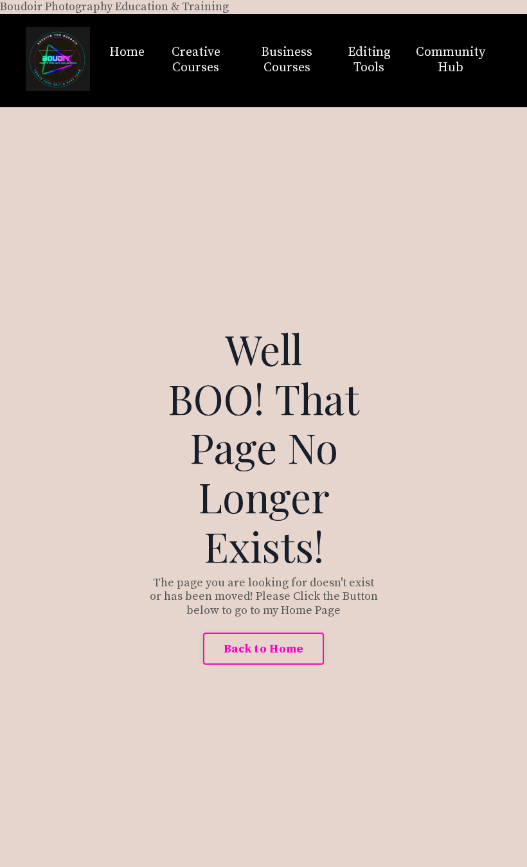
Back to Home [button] (263, 649)
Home (127, 52)
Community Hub (450, 60)
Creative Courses (196, 60)
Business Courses (286, 60)
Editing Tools (369, 60)
